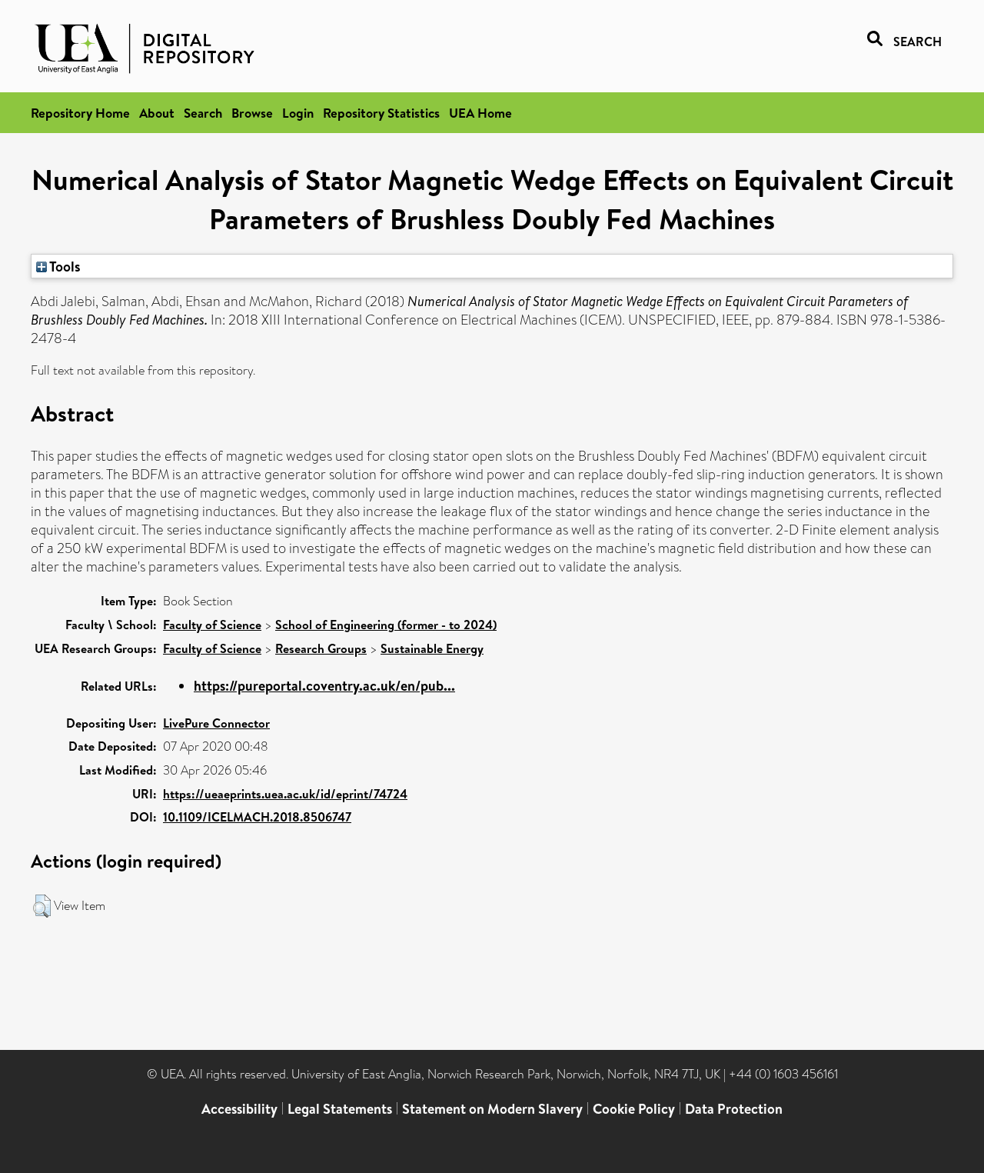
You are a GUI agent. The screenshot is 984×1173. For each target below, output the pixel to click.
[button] (42, 906)
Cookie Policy (634, 1108)
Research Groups (321, 648)
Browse (252, 113)
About (157, 113)
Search (203, 113)
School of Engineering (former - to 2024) (386, 624)
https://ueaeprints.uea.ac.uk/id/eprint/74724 (285, 793)
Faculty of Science (212, 624)
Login (298, 113)
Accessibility (239, 1108)
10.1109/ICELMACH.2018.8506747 (257, 816)
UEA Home (480, 113)
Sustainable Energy (432, 648)
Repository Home (80, 113)
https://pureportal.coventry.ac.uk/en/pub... (324, 685)
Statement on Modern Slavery (492, 1108)
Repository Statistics (381, 113)
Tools (64, 266)
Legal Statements (340, 1108)
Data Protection (734, 1108)
